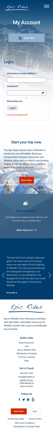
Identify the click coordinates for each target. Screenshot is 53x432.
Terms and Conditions (24, 423)
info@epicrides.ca (26, 377)
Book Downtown (26, 343)
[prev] (3, 275)
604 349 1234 (26, 373)
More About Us (25, 230)
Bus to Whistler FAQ (27, 350)
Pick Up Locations (26, 357)
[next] (50, 275)
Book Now (26, 180)
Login (34, 411)
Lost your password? (17, 114)
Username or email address (26, 73)
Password (17, 86)
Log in (12, 108)
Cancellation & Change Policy (26, 426)
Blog (26, 360)
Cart (26, 346)
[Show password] (43, 92)
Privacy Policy (35, 419)
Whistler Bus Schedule (26, 353)
